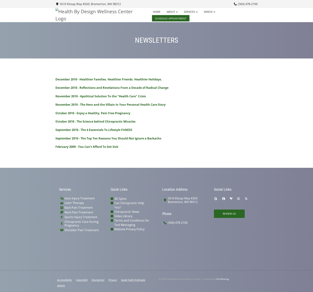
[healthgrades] (231, 198)
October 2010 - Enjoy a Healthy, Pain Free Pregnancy (92, 113)
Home (156, 11)
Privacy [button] (112, 280)
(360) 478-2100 (247, 4)
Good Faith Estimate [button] (133, 280)
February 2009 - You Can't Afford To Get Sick (86, 147)
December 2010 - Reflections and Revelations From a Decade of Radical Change (111, 88)
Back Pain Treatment (78, 208)
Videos (208, 11)
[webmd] (238, 198)
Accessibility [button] (64, 280)
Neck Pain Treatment (78, 212)
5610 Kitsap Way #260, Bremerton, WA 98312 (90, 4)
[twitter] (246, 198)
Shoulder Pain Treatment (81, 230)
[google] (216, 198)
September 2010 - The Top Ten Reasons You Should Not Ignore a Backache (108, 138)
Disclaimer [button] (98, 280)
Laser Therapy (74, 203)
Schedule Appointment (170, 18)
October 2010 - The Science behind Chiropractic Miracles (95, 121)
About (171, 11)
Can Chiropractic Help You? (129, 205)
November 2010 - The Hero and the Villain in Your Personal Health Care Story (110, 105)
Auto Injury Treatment (79, 198)
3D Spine (120, 199)
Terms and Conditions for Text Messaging (131, 222)
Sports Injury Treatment (80, 217)
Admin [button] (61, 285)
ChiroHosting (222, 279)
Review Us (229, 213)
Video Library (123, 216)
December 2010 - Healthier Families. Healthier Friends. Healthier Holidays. (108, 79)
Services (189, 11)
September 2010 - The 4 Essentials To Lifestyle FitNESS (93, 130)
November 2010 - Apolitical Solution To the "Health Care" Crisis (100, 96)
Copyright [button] (82, 280)
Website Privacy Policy (129, 229)
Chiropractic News (126, 212)
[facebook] (224, 198)
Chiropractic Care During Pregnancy (81, 224)
